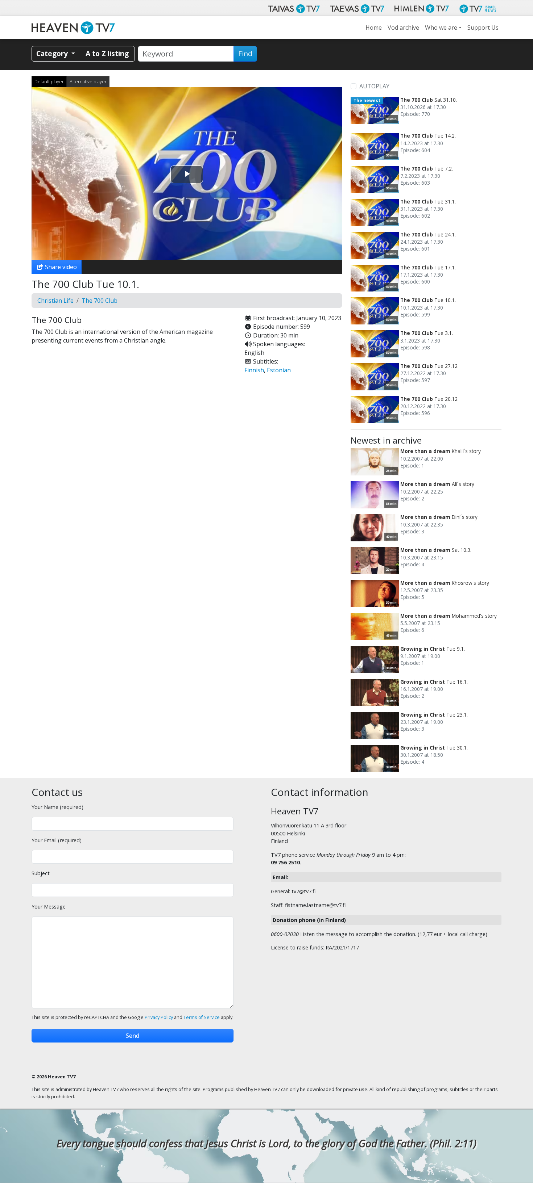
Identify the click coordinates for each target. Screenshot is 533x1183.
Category (53, 53)
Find (245, 53)
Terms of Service (201, 1017)
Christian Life (55, 301)
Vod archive (403, 28)
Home (373, 28)
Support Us (483, 28)
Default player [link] (49, 81)
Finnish (254, 370)
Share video (60, 267)
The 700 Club (99, 301)
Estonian (279, 370)
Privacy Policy (159, 1017)
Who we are (441, 28)
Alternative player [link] (88, 81)
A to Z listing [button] (107, 53)
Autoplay (374, 86)
